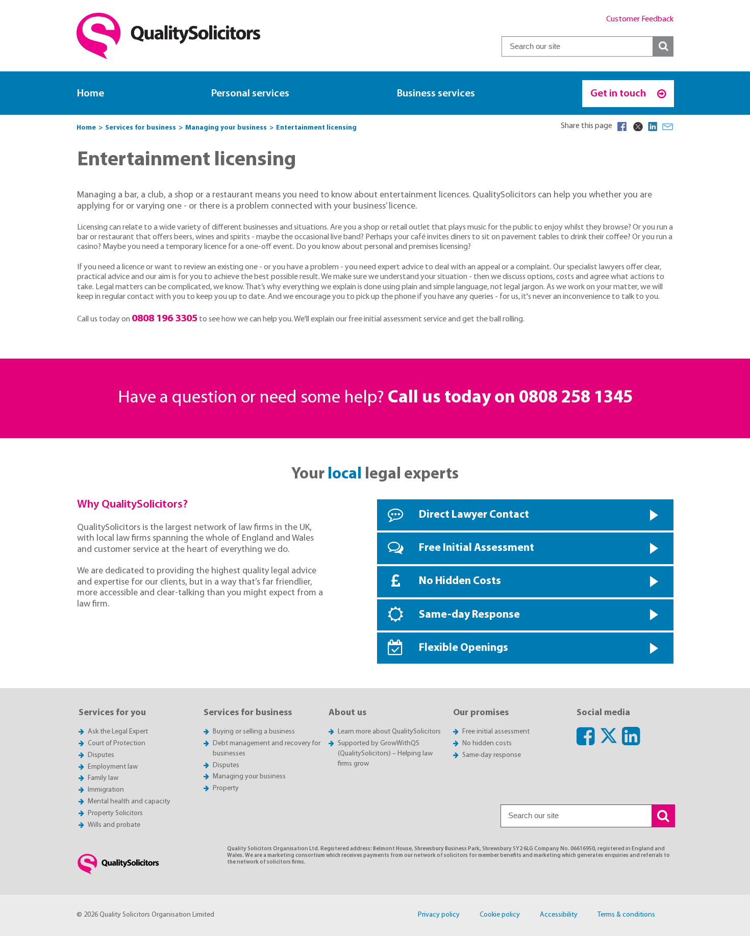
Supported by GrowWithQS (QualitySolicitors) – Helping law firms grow (385, 754)
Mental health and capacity (129, 801)
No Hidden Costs (460, 581)
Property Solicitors (115, 813)
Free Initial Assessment (476, 548)
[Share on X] (637, 126)
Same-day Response (469, 615)
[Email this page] (667, 126)
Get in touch (619, 93)
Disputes (101, 755)
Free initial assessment (496, 732)
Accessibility (559, 915)
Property (226, 788)
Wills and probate (114, 825)
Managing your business (249, 776)
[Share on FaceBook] (622, 126)
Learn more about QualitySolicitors (389, 732)
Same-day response (491, 755)
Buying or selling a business (254, 732)
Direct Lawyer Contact (474, 515)
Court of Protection (116, 743)
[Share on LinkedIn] (652, 126)
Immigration (106, 790)
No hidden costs (487, 743)
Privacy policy (439, 915)
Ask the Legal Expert (118, 732)
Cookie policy (500, 915)
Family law (103, 778)
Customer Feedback (639, 19)
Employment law (113, 767)
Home (90, 93)
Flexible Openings (463, 648)
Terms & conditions (626, 915)
